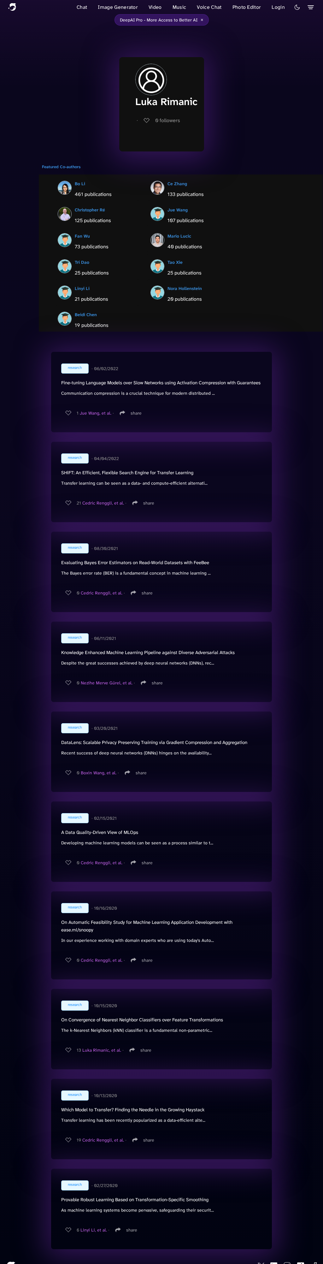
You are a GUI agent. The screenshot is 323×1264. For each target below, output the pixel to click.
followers (167, 120)
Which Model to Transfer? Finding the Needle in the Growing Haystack (132, 1110)
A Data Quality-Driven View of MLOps (99, 832)
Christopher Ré (90, 210)
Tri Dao (82, 262)
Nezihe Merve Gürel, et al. (106, 683)
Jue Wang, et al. (95, 413)
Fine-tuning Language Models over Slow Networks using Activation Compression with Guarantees (161, 383)
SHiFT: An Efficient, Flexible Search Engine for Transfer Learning (127, 473)
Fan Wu (82, 236)
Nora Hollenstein (184, 288)
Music (179, 7)
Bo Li (80, 183)
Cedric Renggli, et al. (103, 503)
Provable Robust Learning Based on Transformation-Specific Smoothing (134, 1199)
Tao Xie (175, 262)
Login (278, 7)
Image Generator (118, 7)
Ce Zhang (177, 183)
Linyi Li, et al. (93, 1230)
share (136, 413)
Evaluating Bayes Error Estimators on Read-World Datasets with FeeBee (135, 562)
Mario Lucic (179, 236)
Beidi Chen (86, 314)
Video (155, 7)
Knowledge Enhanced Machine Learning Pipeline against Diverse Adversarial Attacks (148, 652)
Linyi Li (82, 288)
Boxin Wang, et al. (98, 773)
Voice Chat (209, 7)
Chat (82, 7)
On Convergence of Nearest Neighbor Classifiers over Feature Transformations (142, 1020)
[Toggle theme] (297, 7)
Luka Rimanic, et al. (101, 1050)
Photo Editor (246, 7)
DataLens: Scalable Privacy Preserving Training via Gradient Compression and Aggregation (154, 742)
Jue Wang (177, 210)
